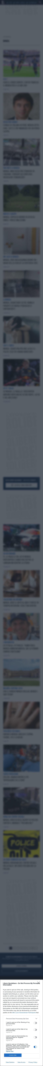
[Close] (39, 983)
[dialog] (21, 1023)
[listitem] (21, 1019)
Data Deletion (10, 1062)
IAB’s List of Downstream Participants (24, 1012)
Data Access (21, 1062)
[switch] (35, 1023)
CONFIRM (12, 1055)
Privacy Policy (32, 1062)
